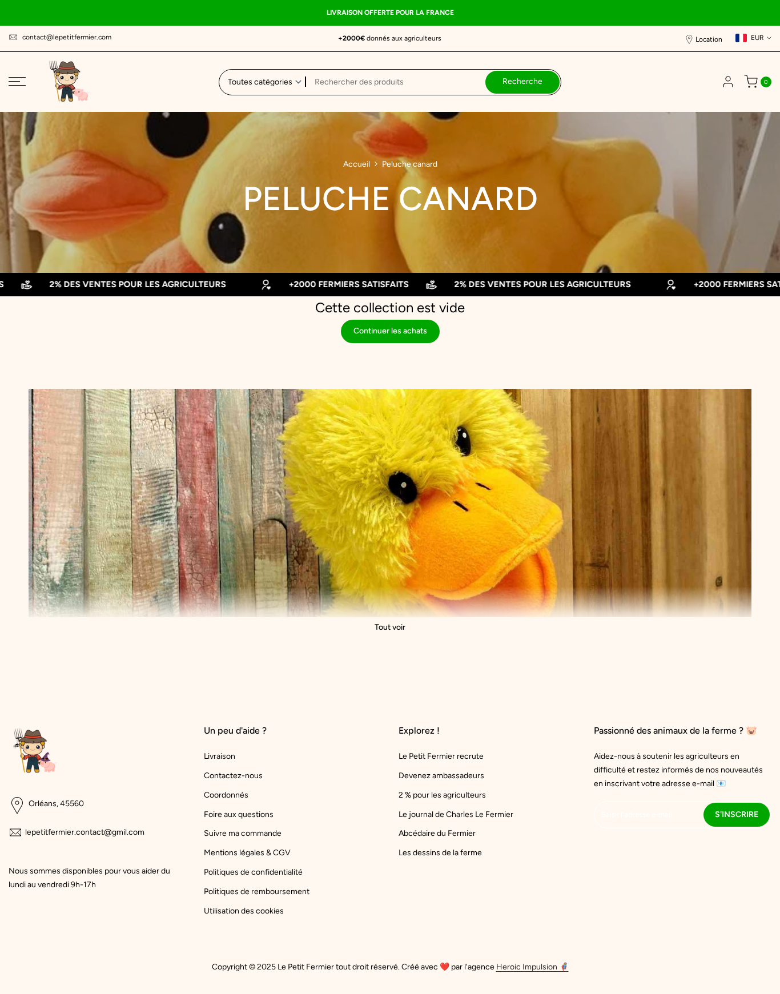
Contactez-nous (233, 775)
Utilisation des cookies (244, 911)
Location (708, 39)
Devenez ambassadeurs (441, 775)
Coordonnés (226, 795)
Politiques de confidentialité (253, 872)
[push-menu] (17, 81)
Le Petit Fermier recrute (441, 756)
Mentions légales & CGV (247, 853)
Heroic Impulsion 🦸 (532, 967)
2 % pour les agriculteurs (442, 795)
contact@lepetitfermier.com (66, 37)
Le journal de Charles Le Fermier (456, 814)
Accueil (356, 164)
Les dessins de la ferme (440, 853)
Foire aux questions (239, 814)
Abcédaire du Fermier (437, 833)
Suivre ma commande (243, 833)
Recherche (522, 81)
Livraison (219, 756)
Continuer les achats (390, 331)
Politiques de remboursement (256, 891)
